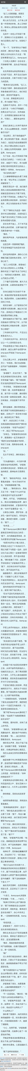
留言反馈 (18, 10)
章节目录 (15, 1055)
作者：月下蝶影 (14, 8)
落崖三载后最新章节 (6, 1061)
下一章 (20, 1055)
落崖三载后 (5, 8)
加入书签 (10, 10)
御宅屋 (9, 1068)
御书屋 (3, 2)
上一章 (7, 1055)
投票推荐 (23, 8)
